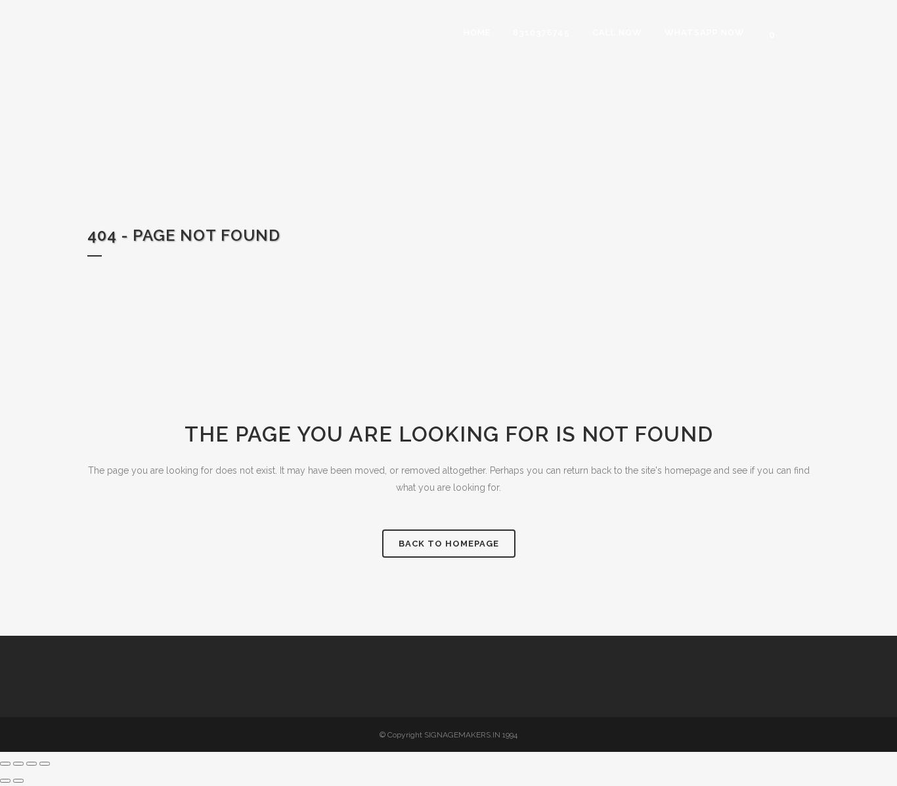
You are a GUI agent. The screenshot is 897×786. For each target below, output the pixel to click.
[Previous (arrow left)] (5, 781)
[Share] (31, 764)
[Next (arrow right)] (18, 781)
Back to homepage (449, 543)
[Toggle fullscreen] (18, 764)
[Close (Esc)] (44, 764)
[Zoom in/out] (5, 764)
